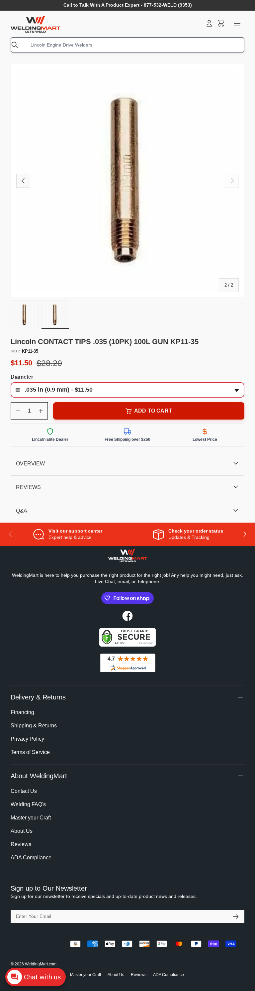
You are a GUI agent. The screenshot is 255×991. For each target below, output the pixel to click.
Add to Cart (153, 411)
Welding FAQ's (28, 804)
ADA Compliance (31, 857)
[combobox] (127, 45)
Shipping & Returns (34, 725)
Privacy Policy (27, 739)
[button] (221, 23)
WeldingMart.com (40, 964)
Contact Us (24, 791)
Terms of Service (30, 752)
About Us (22, 831)
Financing (22, 712)
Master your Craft (31, 817)
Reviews (21, 844)
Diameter (22, 377)
